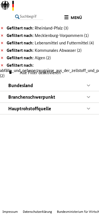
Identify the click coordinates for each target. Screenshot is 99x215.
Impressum (10, 212)
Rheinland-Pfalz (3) (37, 28)
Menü (76, 17)
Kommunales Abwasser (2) (44, 50)
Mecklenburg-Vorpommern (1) (48, 35)
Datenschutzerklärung (37, 212)
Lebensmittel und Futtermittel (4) (50, 42)
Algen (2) (29, 57)
